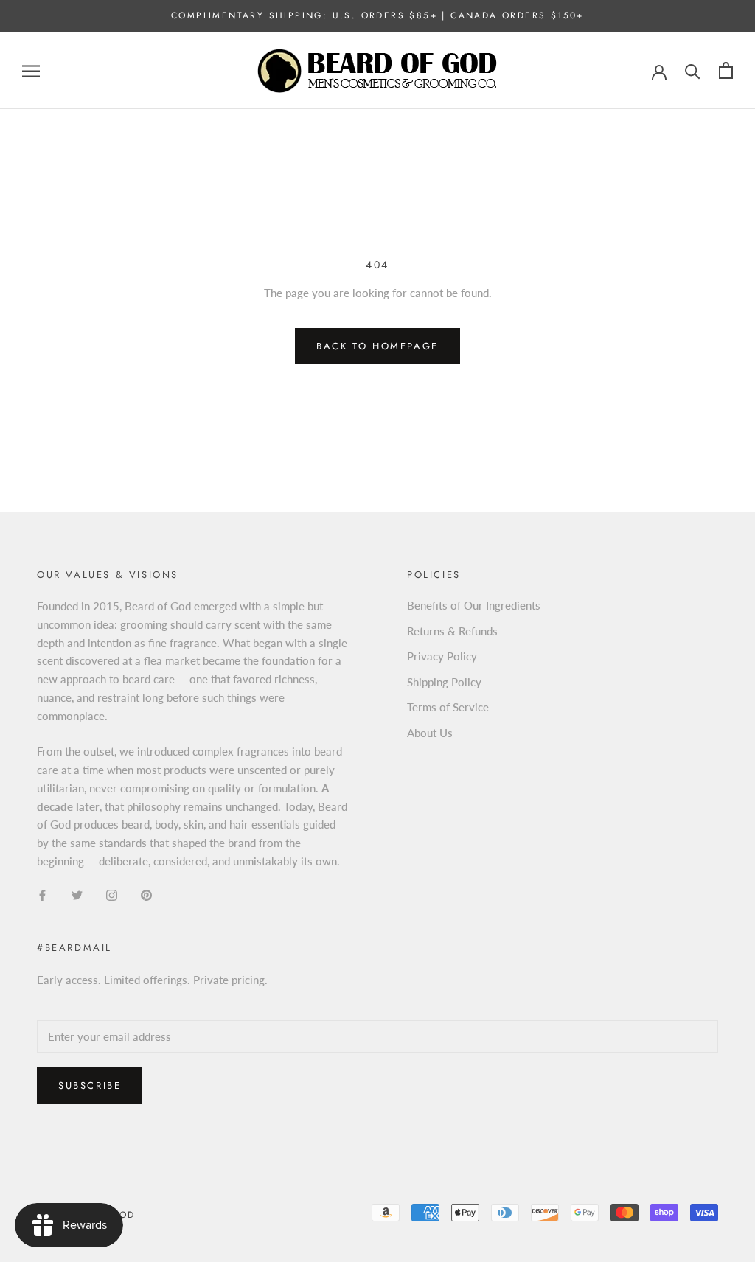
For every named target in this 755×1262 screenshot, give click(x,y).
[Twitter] (77, 894)
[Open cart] (726, 70)
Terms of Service (448, 707)
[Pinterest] (146, 894)
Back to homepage (377, 346)
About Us (430, 732)
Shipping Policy (444, 681)
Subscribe (89, 1085)
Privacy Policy (442, 656)
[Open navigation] (31, 70)
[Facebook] (42, 894)
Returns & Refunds (452, 631)
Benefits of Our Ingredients (473, 605)
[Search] (692, 70)
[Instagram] (111, 894)
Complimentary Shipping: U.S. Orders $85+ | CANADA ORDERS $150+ (377, 15)
